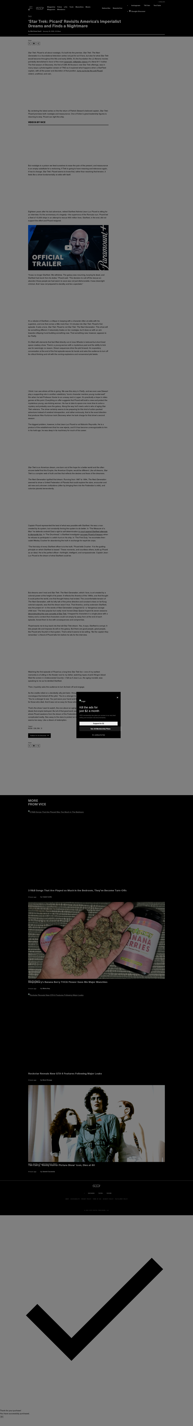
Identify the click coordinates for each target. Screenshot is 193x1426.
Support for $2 (98, 723)
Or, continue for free (98, 735)
